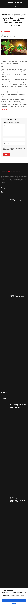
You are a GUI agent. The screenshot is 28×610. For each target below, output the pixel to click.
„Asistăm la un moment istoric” (17, 201)
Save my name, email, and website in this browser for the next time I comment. (14, 149)
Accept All (14, 600)
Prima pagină (4, 14)
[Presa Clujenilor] (14, 2)
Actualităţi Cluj (5, 31)
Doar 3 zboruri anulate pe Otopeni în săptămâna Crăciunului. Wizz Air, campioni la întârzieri (18, 500)
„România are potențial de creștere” (18, 296)
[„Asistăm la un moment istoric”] (5, 246)
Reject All (14, 607)
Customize (14, 603)
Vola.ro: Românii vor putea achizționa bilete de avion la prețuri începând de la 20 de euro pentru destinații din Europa (18, 405)
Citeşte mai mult (5, 109)
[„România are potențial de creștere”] (5, 342)
